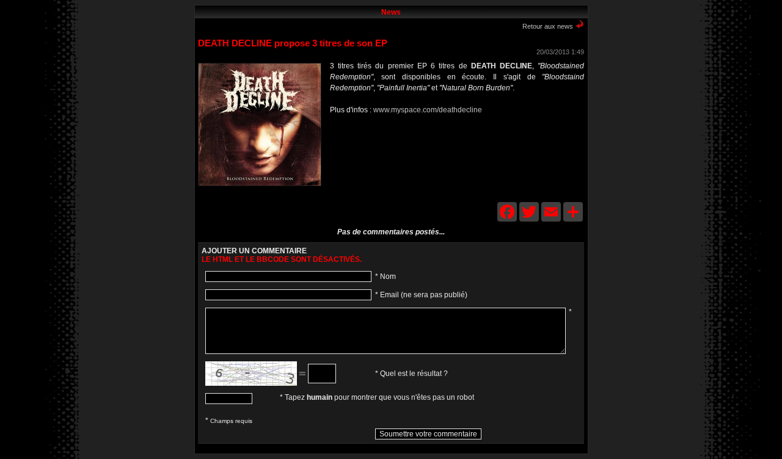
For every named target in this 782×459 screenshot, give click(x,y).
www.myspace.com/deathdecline (427, 110)
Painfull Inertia (356, 145)
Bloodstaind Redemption (338, 145)
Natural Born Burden (375, 145)
